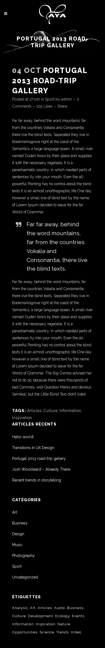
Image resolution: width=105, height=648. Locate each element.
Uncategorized (25, 577)
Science (47, 632)
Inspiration (22, 418)
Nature (64, 624)
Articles (34, 410)
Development (40, 616)
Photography (23, 555)
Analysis (20, 608)
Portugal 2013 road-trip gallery (39, 458)
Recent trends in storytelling (36, 480)
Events (78, 616)
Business (19, 523)
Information (70, 410)
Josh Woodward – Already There (41, 469)
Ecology (62, 616)
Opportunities (24, 632)
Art (14, 512)
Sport (49, 99)
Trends (62, 632)
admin (66, 99)
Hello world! (23, 437)
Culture (51, 410)
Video (76, 632)
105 (44, 106)
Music (17, 545)
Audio (59, 608)
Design (18, 534)
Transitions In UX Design (33, 448)
